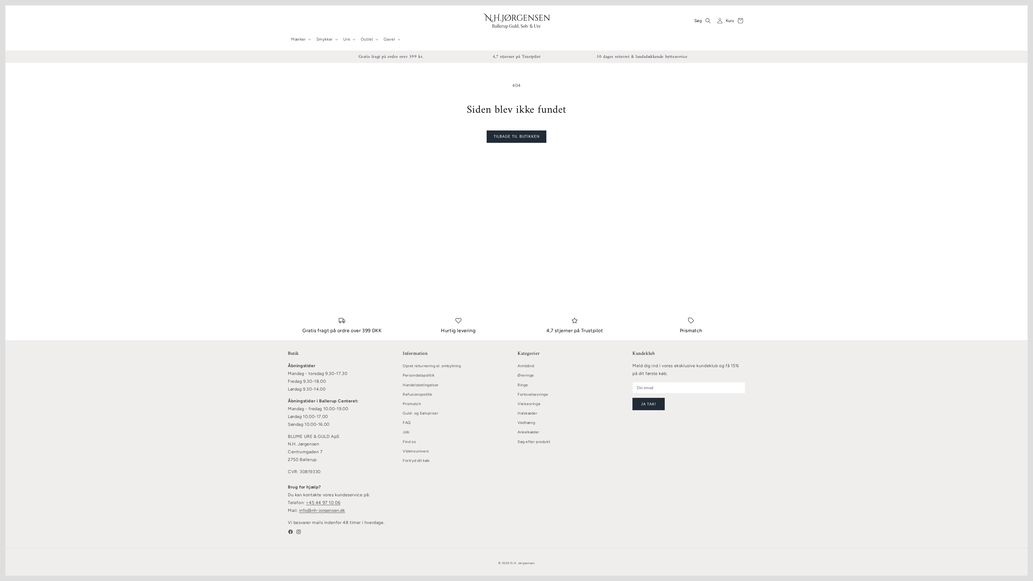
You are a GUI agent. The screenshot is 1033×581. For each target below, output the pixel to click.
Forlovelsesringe (533, 394)
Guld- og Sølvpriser (420, 413)
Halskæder (527, 413)
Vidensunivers (416, 451)
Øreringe (526, 375)
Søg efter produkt (534, 442)
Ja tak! (648, 404)
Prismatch (412, 404)
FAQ (407, 422)
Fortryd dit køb (416, 460)
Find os (409, 442)
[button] (300, 39)
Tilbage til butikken (516, 136)
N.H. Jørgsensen (522, 563)
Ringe (523, 385)
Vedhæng (526, 422)
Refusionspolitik (417, 394)
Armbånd (526, 366)
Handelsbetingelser (421, 385)
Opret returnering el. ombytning (432, 366)
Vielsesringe (529, 404)
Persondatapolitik (418, 375)
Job (406, 432)
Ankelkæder (528, 432)
